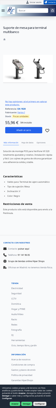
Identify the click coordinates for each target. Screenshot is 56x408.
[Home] (4, 39)
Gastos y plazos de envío (23, 369)
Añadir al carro (23, 130)
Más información (11, 142)
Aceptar (14, 404)
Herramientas (18, 340)
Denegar (26, 404)
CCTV (13, 298)
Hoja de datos (27, 142)
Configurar (40, 404)
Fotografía (16, 329)
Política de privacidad (21, 375)
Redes (14, 324)
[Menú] (3, 10)
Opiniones (41, 142)
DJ (12, 335)
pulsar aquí (23, 248)
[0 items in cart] (52, 10)
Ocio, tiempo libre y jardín (24, 345)
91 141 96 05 (24, 255)
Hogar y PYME (18, 309)
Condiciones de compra (23, 364)
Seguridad (16, 293)
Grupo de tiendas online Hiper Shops (26, 261)
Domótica (16, 303)
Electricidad (17, 288)
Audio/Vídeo (17, 314)
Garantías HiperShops (22, 380)
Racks (14, 319)
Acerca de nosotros (20, 359)
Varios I (21, 112)
